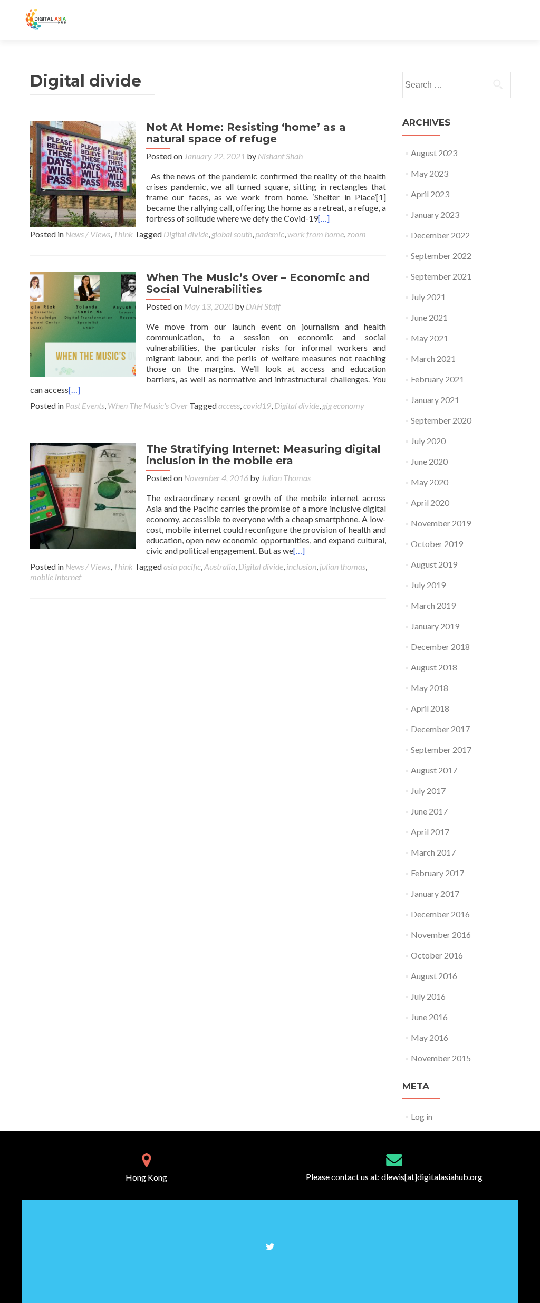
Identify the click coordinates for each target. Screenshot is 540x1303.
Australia (219, 566)
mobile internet (55, 577)
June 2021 (429, 317)
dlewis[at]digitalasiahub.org (432, 1177)
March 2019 (433, 605)
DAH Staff (263, 306)
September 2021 (441, 276)
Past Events (84, 405)
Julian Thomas (286, 478)
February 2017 (437, 873)
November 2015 (441, 1058)
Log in (421, 1117)
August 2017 (434, 770)
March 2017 (433, 852)
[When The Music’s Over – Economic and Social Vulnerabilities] (83, 323)
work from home (315, 234)
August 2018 (434, 667)
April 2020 (430, 502)
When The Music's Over (148, 405)
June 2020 (429, 461)
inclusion (301, 566)
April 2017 (430, 832)
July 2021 (428, 297)
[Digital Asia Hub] (57, 20)
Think (123, 234)
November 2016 (441, 935)
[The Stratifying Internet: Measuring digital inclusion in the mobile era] (83, 495)
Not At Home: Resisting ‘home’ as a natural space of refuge (246, 133)
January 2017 (435, 893)
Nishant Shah (280, 156)
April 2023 (430, 194)
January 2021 (435, 400)
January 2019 (435, 626)
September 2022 (441, 256)
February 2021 (437, 379)
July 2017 (428, 790)
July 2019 (428, 585)
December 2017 (440, 729)
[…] (324, 218)
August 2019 (434, 564)
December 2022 (440, 235)
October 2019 (437, 544)
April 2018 (430, 708)
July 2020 (428, 441)
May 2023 (429, 173)
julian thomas (342, 566)
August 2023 (434, 153)
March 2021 (433, 358)
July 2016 (428, 996)
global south (231, 234)
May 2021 (429, 338)
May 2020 (429, 482)
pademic (269, 234)
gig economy (343, 405)
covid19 (257, 405)
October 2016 (437, 955)
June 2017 (429, 811)
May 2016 (429, 1037)
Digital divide (185, 234)
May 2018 (429, 688)
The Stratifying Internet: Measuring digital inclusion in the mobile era (263, 455)
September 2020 (441, 420)
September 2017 (441, 749)
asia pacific (182, 566)
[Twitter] (270, 1246)
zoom (356, 234)
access (229, 405)
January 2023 (435, 214)
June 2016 (429, 1017)
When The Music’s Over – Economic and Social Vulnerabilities (258, 283)
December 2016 (440, 914)
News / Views (87, 234)
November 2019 (441, 523)
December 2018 (440, 646)
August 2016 (434, 976)
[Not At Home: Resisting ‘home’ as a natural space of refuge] (83, 173)
